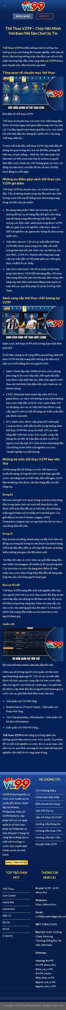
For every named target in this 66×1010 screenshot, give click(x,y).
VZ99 (6, 794)
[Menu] (5, 6)
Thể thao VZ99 (12, 47)
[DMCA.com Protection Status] (16, 862)
